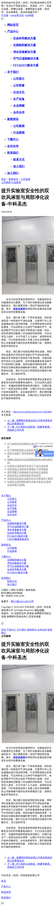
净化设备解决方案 (24, 51)
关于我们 (13, 72)
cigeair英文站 (17, 15)
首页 (3, 179)
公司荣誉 (19, 85)
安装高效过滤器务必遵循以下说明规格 (27, 469)
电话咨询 (6, 892)
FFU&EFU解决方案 (26, 65)
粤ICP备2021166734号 (22, 601)
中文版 (4, 15)
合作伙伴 (19, 112)
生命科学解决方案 (24, 38)
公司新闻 (19, 125)
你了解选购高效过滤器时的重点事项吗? (28, 450)
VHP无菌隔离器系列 (18, 539)
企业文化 (19, 92)
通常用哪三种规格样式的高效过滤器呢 (27, 472)
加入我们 (19, 166)
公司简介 (19, 78)
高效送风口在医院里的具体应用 (24, 475)
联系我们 (13, 152)
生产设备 (19, 98)
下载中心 (13, 139)
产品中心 (13, 31)
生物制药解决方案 (24, 45)
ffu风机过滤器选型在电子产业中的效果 (27, 466)
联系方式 (19, 159)
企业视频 (19, 105)
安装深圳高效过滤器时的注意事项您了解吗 (30, 478)
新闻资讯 (13, 119)
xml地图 (29, 15)
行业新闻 (19, 132)
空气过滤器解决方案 (26, 58)
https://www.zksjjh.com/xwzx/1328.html (32, 411)
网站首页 (13, 24)
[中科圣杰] (2, 18)
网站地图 (39, 610)
